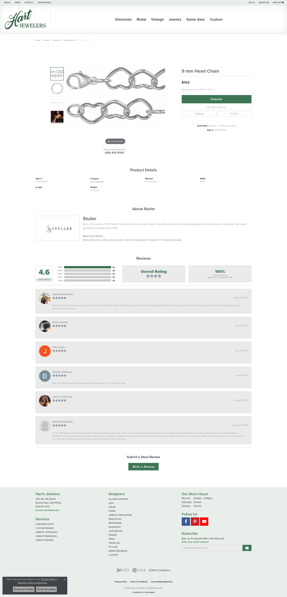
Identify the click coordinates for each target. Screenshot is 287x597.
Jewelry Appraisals (47, 532)
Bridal (141, 19)
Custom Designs (45, 528)
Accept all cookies (46, 589)
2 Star (60, 277)
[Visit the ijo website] (123, 570)
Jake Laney (58, 347)
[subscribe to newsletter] (246, 548)
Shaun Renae (59, 322)
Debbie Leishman (62, 372)
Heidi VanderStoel (62, 422)
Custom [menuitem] (113, 554)
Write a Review (143, 466)
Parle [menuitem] (112, 539)
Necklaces (141, 240)
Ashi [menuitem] (111, 503)
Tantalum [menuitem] (114, 542)
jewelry (46, 40)
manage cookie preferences (32, 582)
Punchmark (149, 592)
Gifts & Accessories (112, 240)
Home (38, 40)
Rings (86, 240)
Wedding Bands (172, 240)
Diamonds (123, 19)
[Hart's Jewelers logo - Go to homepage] (26, 19)
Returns (234, 113)
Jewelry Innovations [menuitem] (120, 515)
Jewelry (175, 19)
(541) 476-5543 (114, 153)
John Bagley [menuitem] (116, 531)
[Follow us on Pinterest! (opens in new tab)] (195, 521)
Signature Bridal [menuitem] (118, 550)
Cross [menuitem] (112, 507)
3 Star (60, 273)
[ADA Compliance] (159, 570)
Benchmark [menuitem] (115, 523)
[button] (251, 2)
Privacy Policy (121, 581)
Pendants (153, 240)
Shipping (199, 113)
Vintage (157, 19)
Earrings (129, 240)
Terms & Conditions (139, 581)
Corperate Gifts (45, 524)
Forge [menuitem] (112, 511)
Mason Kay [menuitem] (115, 527)
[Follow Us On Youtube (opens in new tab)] (204, 521)
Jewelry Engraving (46, 536)
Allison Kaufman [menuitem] (118, 499)
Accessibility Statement (161, 581)
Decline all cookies (23, 589)
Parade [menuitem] (113, 535)
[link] (7, 2)
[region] (115, 95)
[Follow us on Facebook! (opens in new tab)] (186, 521)
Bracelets (56, 40)
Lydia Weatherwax (62, 294)
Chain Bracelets (69, 40)
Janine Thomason (62, 397)
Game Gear (195, 19)
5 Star (60, 267)
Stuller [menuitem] (113, 546)
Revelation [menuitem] (115, 519)
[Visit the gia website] (139, 570)
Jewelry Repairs (44, 540)
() (113, 267)
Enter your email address (195, 542)
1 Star (60, 280)
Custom (216, 19)
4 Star (60, 270)
